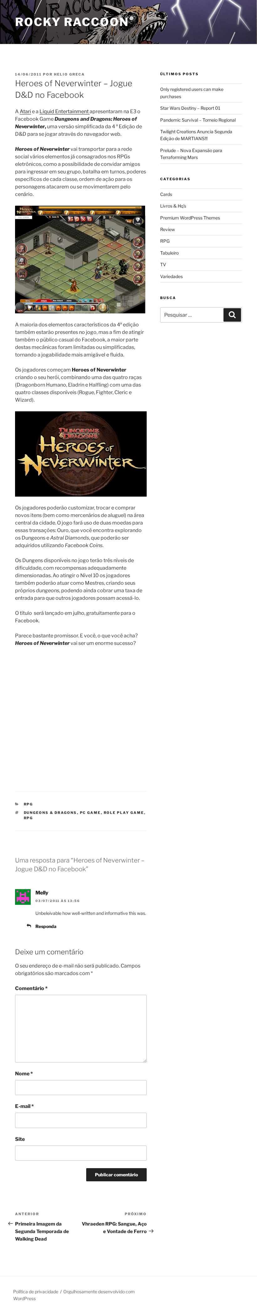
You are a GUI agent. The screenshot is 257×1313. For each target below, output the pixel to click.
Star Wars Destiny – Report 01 (190, 108)
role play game (124, 812)
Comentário (31, 988)
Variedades (171, 276)
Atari (25, 111)
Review (167, 229)
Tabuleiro (169, 253)
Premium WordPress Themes (190, 217)
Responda (45, 926)
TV (163, 264)
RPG (28, 804)
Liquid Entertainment (64, 111)
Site (20, 1139)
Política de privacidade (35, 1291)
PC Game (90, 812)
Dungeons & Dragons (50, 812)
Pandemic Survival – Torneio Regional (198, 120)
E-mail (24, 1106)
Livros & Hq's (173, 205)
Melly (41, 893)
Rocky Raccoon (71, 22)
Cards (166, 194)
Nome (24, 1074)
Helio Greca (69, 74)
